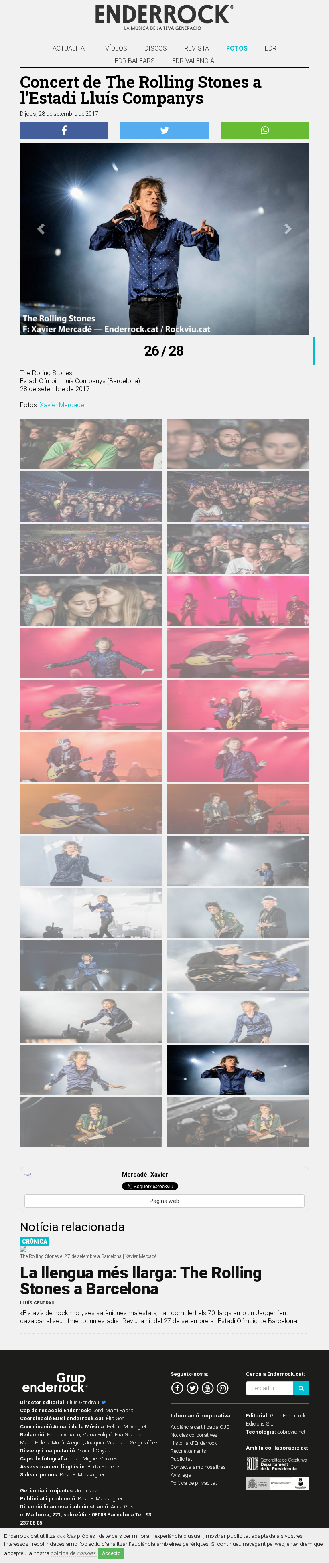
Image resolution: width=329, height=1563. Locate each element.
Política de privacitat (194, 1483)
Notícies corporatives (194, 1435)
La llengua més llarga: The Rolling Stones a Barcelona (141, 1281)
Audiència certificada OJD (200, 1427)
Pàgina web (164, 1201)
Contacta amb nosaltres (198, 1467)
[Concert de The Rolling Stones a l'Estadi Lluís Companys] (91, 449)
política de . (74, 1553)
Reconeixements (188, 1451)
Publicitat (181, 1459)
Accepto (111, 1553)
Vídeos (116, 48)
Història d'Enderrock (194, 1443)
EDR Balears (135, 61)
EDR (270, 48)
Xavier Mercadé (62, 405)
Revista (196, 48)
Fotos (237, 48)
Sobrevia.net (291, 1432)
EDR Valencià (193, 61)
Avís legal (182, 1475)
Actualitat (70, 48)
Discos (155, 48)
